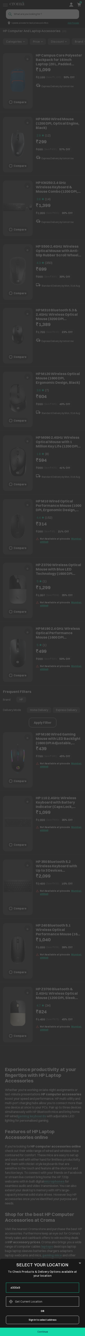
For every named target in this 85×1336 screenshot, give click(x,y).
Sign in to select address (43, 1319)
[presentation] (42, 1288)
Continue (42, 1331)
